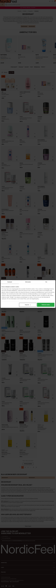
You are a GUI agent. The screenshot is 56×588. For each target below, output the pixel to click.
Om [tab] (46, 281)
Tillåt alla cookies (46, 304)
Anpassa (27, 304)
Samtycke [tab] (9, 281)
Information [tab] (28, 281)
